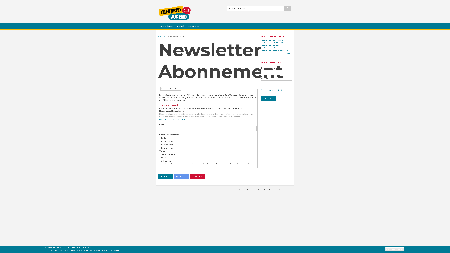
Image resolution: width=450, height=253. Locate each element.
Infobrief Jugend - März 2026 (273, 45)
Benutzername (268, 68)
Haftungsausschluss (284, 190)
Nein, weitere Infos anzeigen (110, 250)
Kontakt (242, 190)
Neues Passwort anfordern (273, 90)
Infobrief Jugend (170, 105)
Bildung (164, 138)
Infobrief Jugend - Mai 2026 (272, 43)
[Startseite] (174, 12)
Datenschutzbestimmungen (172, 119)
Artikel (180, 26)
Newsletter (194, 26)
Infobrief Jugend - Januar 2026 (273, 48)
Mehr (288, 54)
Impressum (251, 190)
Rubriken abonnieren (169, 135)
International (167, 144)
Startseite (161, 36)
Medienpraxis (167, 141)
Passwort (266, 78)
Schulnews (166, 161)
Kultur (164, 151)
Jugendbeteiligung (169, 154)
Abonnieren (166, 26)
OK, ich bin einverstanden (394, 249)
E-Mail (162, 124)
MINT (163, 157)
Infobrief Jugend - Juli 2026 (272, 40)
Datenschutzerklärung (266, 190)
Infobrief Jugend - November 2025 (275, 50)
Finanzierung (167, 148)
